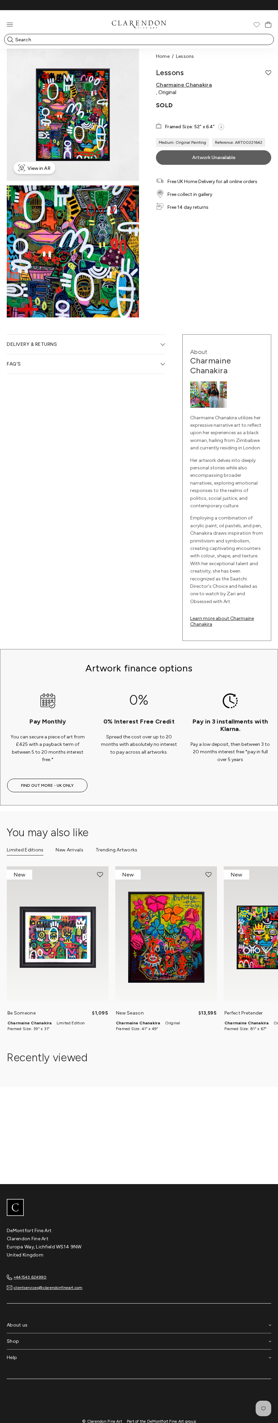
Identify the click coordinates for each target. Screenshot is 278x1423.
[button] (268, 73)
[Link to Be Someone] (57, 937)
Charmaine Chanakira (184, 85)
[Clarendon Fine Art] (139, 1208)
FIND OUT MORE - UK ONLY (47, 785)
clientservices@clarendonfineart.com (48, 1287)
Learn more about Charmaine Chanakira (222, 621)
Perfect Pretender (243, 1013)
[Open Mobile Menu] (10, 24)
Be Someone (21, 1013)
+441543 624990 (30, 1277)
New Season (130, 1013)
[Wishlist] (257, 25)
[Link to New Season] (166, 937)
